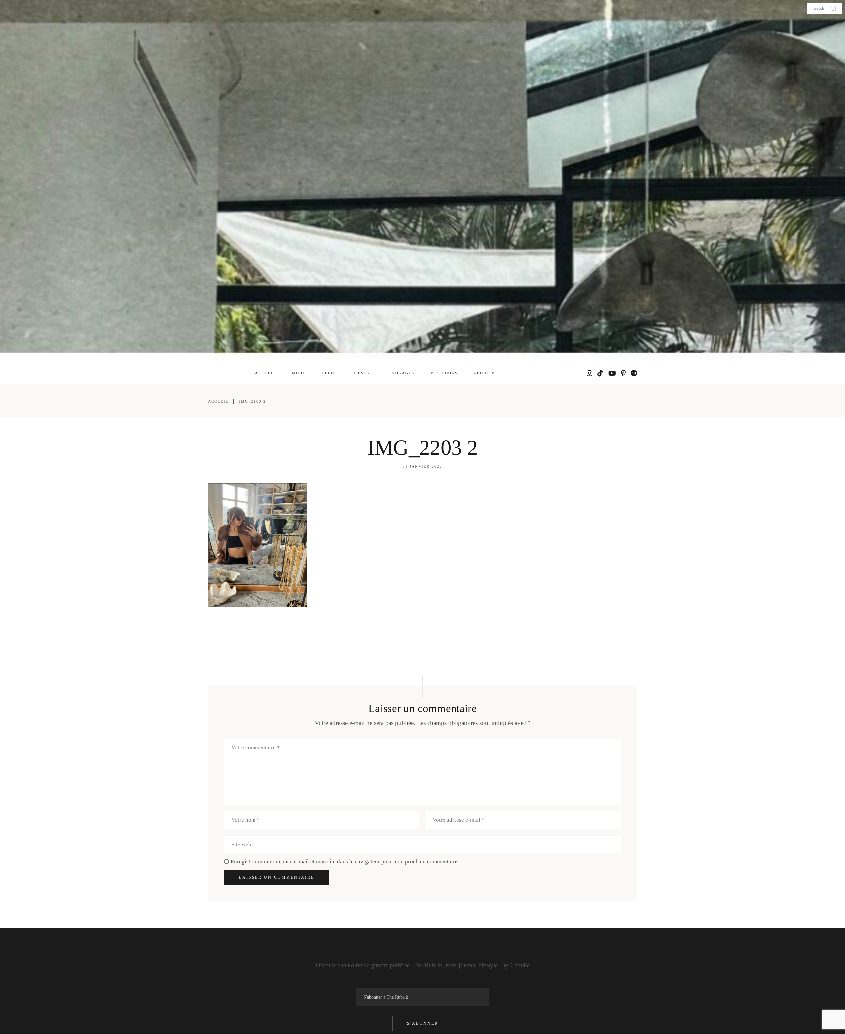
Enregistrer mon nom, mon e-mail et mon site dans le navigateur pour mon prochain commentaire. (345, 861)
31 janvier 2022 (423, 466)
